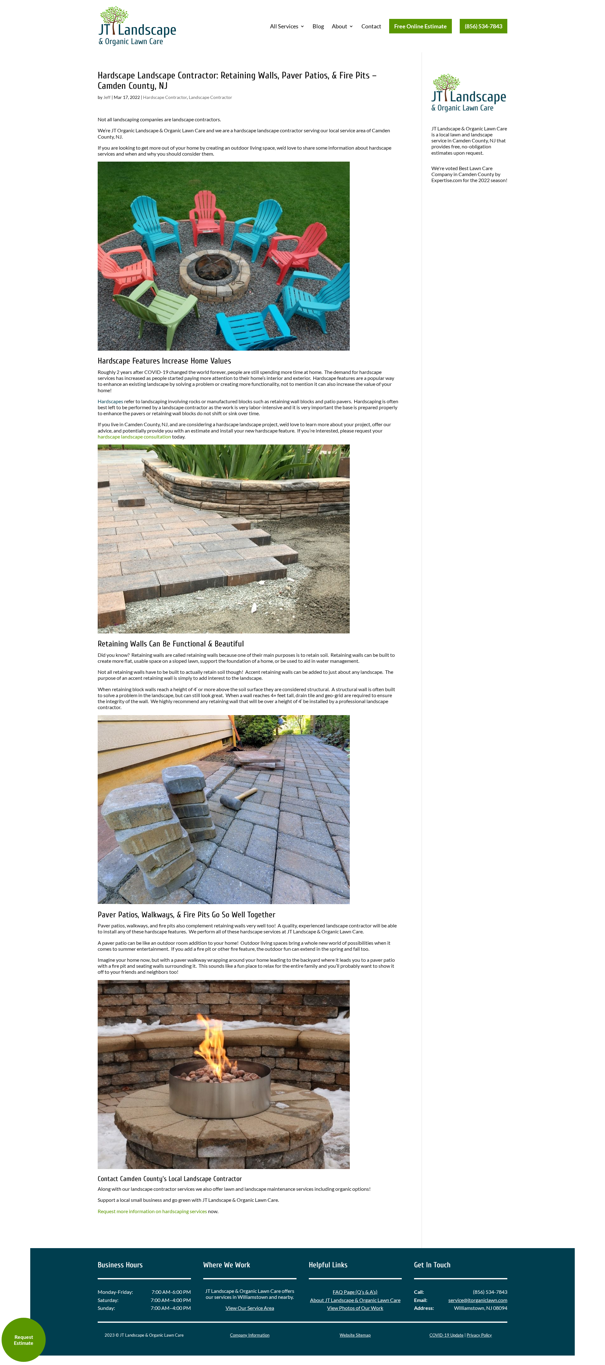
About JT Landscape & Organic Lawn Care (355, 1300)
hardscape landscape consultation (134, 436)
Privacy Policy (479, 1335)
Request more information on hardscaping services (152, 1211)
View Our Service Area (250, 1308)
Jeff (107, 97)
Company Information (249, 1335)
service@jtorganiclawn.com (477, 1300)
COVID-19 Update (446, 1335)
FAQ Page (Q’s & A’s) (355, 1292)
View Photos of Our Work (355, 1308)
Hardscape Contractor (165, 97)
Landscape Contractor (210, 97)
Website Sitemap (355, 1335)
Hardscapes (110, 401)
